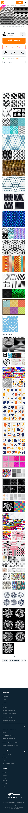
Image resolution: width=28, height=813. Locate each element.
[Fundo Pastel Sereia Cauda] (7, 263)
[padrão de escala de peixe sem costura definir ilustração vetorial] (8, 252)
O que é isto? (17, 58)
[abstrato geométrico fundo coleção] (11, 400)
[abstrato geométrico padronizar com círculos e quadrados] (4, 395)
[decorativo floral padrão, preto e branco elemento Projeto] (8, 588)
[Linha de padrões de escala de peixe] (13, 347)
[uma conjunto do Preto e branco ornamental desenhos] (6, 708)
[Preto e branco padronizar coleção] (11, 668)
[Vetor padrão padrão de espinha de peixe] (13, 311)
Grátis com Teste (14, 40)
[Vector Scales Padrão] (7, 163)
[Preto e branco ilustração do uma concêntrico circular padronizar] (6, 407)
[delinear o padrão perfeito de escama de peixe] (8, 173)
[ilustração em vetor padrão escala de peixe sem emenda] (7, 112)
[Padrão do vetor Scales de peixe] (9, 333)
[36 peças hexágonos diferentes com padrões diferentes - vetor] (6, 692)
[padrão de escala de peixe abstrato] (13, 150)
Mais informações (8, 61)
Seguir (22, 35)
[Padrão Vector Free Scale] (8, 121)
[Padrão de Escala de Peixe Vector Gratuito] (13, 384)
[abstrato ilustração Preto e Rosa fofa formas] (13, 653)
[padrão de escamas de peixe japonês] (13, 202)
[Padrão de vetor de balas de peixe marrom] (13, 187)
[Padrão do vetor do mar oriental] (13, 278)
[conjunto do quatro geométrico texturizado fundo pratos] (5, 572)
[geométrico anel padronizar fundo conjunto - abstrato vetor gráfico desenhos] (13, 560)
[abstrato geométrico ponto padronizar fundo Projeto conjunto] (13, 526)
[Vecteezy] (2, 2)
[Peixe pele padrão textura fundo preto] (7, 324)
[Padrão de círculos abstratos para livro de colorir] (18, 436)
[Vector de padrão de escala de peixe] (13, 99)
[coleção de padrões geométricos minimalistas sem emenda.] (4, 663)
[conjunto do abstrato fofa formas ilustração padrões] (9, 640)
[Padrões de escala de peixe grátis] (13, 294)
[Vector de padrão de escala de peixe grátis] (13, 135)
